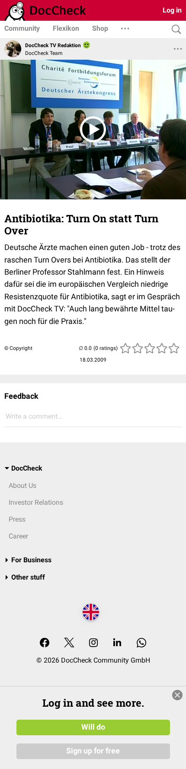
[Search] (174, 29)
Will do (93, 727)
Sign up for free (93, 751)
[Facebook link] (44, 643)
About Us (22, 485)
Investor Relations (36, 502)
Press (17, 519)
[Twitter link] (69, 643)
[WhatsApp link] (141, 643)
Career (18, 536)
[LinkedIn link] (117, 643)
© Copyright (18, 348)
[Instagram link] (93, 643)
